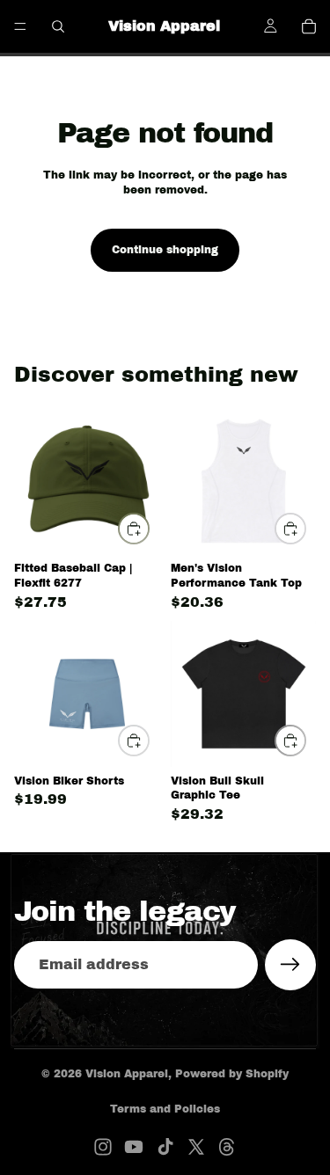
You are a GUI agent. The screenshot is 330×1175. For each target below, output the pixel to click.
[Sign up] (290, 964)
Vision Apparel (126, 1074)
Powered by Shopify (232, 1074)
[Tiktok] (165, 1146)
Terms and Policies (165, 1109)
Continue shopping (165, 250)
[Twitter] (196, 1146)
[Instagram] (103, 1146)
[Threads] (227, 1146)
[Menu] (20, 26)
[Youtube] (133, 1146)
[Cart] (309, 26)
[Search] (58, 26)
